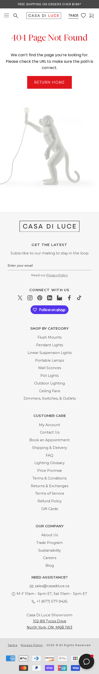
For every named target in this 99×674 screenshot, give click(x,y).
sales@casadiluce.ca (52, 586)
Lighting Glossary (49, 463)
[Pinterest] (39, 298)
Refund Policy (49, 501)
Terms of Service (49, 493)
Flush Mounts (49, 337)
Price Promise (49, 470)
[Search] (16, 16)
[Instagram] (29, 298)
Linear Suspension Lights (50, 353)
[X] (20, 298)
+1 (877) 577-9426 (52, 601)
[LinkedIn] (49, 298)
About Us (49, 535)
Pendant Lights (49, 345)
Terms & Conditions (49, 478)
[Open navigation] (6, 16)
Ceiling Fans (49, 391)
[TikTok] (79, 298)
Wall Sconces (49, 368)
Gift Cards (49, 509)
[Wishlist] (84, 16)
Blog (49, 565)
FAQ (49, 455)
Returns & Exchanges (49, 486)
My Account (49, 425)
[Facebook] (69, 298)
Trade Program (49, 543)
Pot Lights (49, 375)
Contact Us (49, 432)
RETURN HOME (49, 82)
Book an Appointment (49, 440)
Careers (49, 558)
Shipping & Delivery (49, 448)
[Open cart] (92, 16)
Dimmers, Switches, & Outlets (50, 398)
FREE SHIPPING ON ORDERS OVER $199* (49, 4)
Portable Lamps (49, 360)
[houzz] (59, 298)
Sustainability (49, 550)
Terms (13, 645)
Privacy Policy (57, 275)
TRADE (73, 15)
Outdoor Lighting (49, 383)
